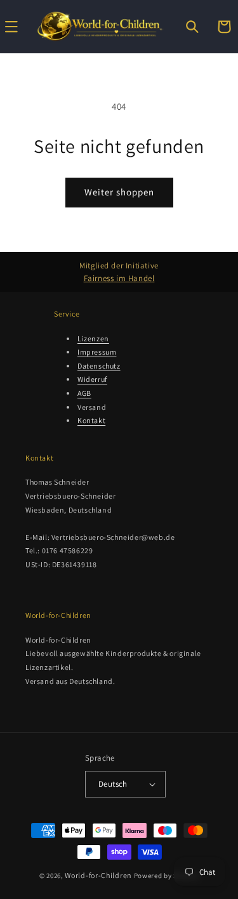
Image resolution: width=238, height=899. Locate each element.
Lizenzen (93, 338)
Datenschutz (99, 366)
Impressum (96, 352)
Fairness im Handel (119, 278)
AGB (84, 393)
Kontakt (91, 420)
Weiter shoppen (119, 192)
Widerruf (92, 379)
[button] (192, 27)
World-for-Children (98, 875)
